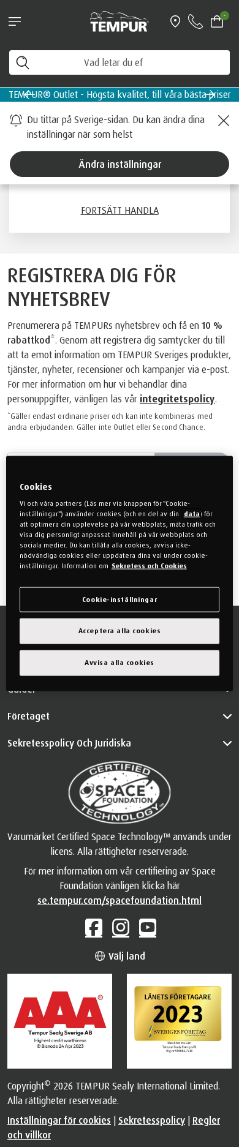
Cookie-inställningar (119, 599)
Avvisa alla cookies (119, 662)
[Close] (221, 121)
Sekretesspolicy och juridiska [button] (69, 743)
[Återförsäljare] (175, 21)
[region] (119, 573)
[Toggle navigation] (14, 21)
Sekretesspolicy (151, 1120)
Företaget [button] (28, 716)
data (192, 514)
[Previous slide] (29, 94)
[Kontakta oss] (195, 21)
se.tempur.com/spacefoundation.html (119, 900)
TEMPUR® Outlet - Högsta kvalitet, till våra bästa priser (120, 94)
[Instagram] (119, 927)
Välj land (125, 956)
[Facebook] (92, 927)
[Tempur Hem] (119, 20)
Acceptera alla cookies (119, 630)
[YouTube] (146, 927)
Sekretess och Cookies (149, 566)
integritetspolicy (177, 399)
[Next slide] (209, 94)
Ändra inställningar (119, 164)
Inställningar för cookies (59, 1120)
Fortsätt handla (120, 210)
